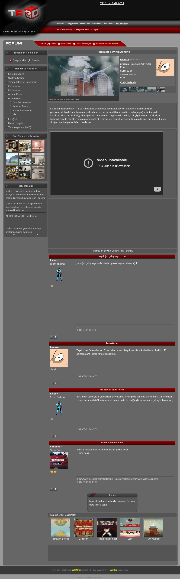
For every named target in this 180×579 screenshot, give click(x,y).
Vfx (14, 114)
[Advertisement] (112, 223)
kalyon (54, 260)
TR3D (43, 44)
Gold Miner (76, 570)
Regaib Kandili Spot (107, 538)
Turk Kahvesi (153, 538)
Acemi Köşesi (15, 94)
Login (95, 30)
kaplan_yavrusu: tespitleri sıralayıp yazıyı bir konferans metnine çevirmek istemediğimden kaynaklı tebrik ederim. (26, 194)
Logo (130, 538)
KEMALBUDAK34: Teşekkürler (21, 216)
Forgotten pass (82, 30)
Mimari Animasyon (22, 110)
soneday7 (56, 446)
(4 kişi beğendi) (128, 82)
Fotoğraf (12, 119)
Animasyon (66, 44)
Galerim (36, 60)
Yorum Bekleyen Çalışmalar (22, 82)
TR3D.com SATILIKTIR (112, 3)
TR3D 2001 (96, 570)
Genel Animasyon (83, 44)
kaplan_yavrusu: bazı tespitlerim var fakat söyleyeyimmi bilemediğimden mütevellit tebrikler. (24, 207)
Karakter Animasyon (23, 106)
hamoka (124, 59)
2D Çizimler (14, 86)
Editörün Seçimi (16, 74)
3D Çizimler (14, 90)
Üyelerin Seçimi (16, 78)
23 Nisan (83, 538)
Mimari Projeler (16, 123)
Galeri (53, 44)
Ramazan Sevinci (60, 538)
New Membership (64, 30)
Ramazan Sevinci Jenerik (107, 44)
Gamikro (113, 570)
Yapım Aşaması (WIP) (19, 127)
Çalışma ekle (19, 60)
